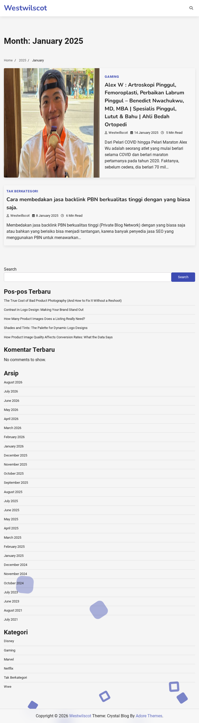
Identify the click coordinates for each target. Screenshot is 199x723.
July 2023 (11, 592)
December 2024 (15, 565)
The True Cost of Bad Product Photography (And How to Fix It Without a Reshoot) (63, 301)
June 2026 (11, 401)
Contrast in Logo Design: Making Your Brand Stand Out (43, 310)
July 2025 (11, 501)
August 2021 (13, 610)
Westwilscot (25, 8)
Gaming (112, 77)
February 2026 (14, 437)
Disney (9, 641)
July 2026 (11, 391)
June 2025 (11, 510)
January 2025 (14, 556)
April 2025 (11, 528)
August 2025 (13, 492)
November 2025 (15, 464)
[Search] (191, 8)
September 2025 (16, 483)
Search (10, 269)
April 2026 (11, 419)
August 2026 (13, 382)
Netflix (8, 668)
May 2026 (11, 410)
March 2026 (12, 428)
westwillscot (118, 133)
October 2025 (14, 473)
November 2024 (15, 574)
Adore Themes (149, 715)
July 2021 (11, 619)
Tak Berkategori (22, 191)
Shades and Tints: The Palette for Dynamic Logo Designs (46, 328)
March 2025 (12, 537)
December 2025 (15, 455)
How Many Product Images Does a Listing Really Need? (44, 319)
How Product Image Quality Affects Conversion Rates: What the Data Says (58, 337)
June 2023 (11, 601)
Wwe (7, 687)
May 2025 (11, 519)
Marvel (9, 659)
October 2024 (14, 583)
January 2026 (14, 446)
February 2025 (14, 547)
